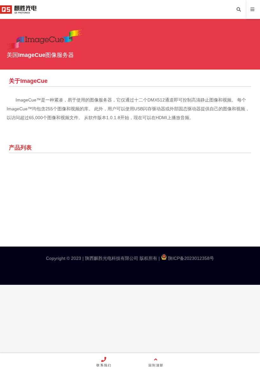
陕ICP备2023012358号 (190, 258)
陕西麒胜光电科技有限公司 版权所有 (120, 258)
